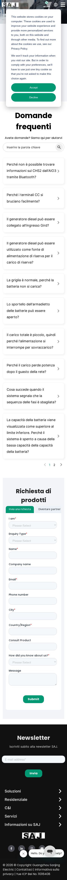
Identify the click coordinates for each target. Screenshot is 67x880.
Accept (34, 87)
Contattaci (24, 869)
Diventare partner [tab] (49, 509)
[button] (63, 4)
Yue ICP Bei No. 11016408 (33, 874)
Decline (33, 97)
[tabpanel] (33, 611)
